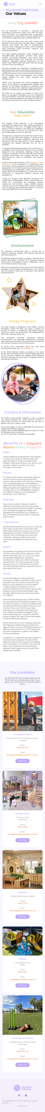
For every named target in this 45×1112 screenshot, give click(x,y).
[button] (40, 4)
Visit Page (23, 761)
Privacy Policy (23, 1106)
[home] (9, 4)
